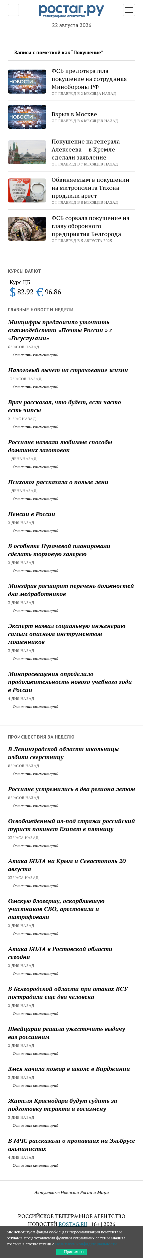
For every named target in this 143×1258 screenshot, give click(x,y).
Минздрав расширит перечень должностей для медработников (71, 590)
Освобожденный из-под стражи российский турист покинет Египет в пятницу (71, 825)
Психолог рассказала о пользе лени (58, 482)
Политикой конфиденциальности (86, 1243)
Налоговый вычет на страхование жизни (68, 370)
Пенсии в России (31, 514)
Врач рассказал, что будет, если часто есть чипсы (64, 406)
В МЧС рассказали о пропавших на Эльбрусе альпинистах (71, 1144)
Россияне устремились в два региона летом (71, 789)
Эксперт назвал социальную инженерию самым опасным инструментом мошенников (66, 634)
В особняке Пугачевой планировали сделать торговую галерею (59, 550)
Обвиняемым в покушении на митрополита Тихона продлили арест (90, 187)
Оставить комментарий (35, 354)
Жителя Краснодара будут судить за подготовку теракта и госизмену (62, 1104)
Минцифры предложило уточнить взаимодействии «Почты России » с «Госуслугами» (60, 330)
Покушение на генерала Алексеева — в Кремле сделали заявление (86, 149)
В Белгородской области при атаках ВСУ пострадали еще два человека (68, 993)
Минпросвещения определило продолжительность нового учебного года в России (70, 682)
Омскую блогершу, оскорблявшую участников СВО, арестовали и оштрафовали (56, 909)
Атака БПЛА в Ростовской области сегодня (60, 953)
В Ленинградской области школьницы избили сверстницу (63, 753)
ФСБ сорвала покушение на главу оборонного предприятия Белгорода (90, 226)
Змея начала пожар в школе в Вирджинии (69, 1069)
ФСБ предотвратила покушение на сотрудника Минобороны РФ (89, 79)
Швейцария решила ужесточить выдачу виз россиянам (66, 1033)
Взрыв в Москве (74, 114)
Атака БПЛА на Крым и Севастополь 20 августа (67, 865)
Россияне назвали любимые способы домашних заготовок (60, 446)
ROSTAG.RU (73, 1224)
